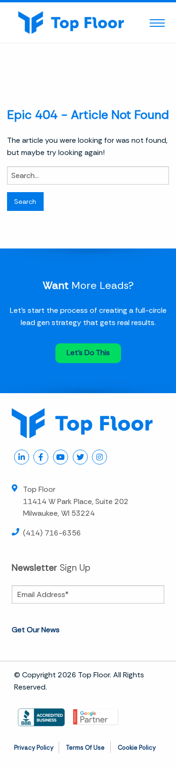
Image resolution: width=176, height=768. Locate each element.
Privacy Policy (34, 748)
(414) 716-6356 (52, 533)
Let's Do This (88, 352)
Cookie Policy (137, 748)
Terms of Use (85, 748)
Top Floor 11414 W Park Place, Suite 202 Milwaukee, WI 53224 (76, 501)
